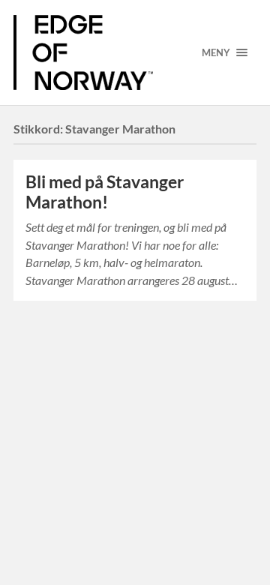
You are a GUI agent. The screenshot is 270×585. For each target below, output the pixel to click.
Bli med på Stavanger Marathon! (105, 192)
